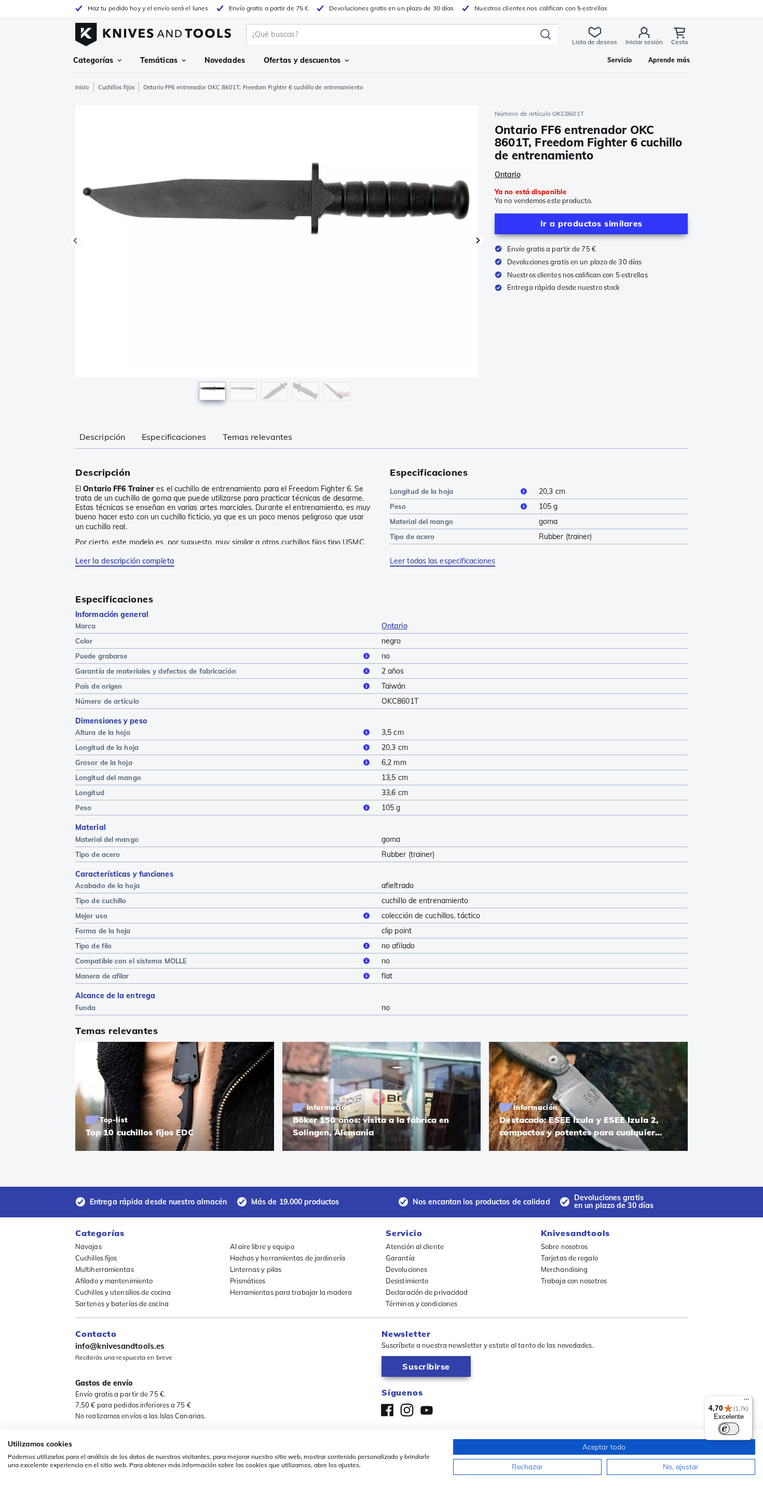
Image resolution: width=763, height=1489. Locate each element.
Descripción (102, 437)
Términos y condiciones (421, 1303)
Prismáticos (248, 1281)
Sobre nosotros (564, 1246)
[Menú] (746, 1402)
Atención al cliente (415, 1246)
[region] (276, 255)
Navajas (88, 1246)
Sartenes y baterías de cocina (122, 1303)
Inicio (82, 87)
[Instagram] (407, 1410)
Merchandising (564, 1269)
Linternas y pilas (256, 1269)
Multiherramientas (104, 1269)
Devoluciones (406, 1269)
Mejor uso (91, 915)
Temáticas (159, 60)
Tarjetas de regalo (569, 1258)
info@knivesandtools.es (120, 1346)
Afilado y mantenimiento (114, 1281)
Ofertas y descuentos (302, 60)
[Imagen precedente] (75, 240)
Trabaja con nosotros (574, 1281)
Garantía (400, 1258)
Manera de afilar (102, 976)
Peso (398, 506)
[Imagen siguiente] (478, 240)
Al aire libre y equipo (262, 1246)
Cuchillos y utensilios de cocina (123, 1292)
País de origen (98, 686)
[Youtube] (427, 1410)
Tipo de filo (93, 946)
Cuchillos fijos (116, 87)
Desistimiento (407, 1281)
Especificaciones (174, 437)
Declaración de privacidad (427, 1292)
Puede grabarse (101, 656)
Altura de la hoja (102, 732)
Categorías (93, 60)
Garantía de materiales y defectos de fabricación (155, 671)
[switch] (728, 1429)
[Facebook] (387, 1410)
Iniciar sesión (644, 42)
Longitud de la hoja (421, 491)
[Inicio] (153, 32)
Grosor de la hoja (103, 762)
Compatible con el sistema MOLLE (131, 961)
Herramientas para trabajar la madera (291, 1292)
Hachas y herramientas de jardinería (288, 1258)
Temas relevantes (258, 437)
